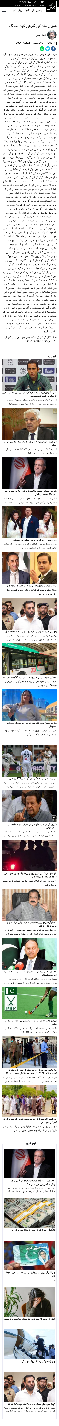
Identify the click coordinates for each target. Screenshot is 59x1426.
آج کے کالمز (17, 10)
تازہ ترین (39, 10)
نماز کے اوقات (23, 1)
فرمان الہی (36, 1)
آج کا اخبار (29, 10)
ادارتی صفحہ (38, 43)
